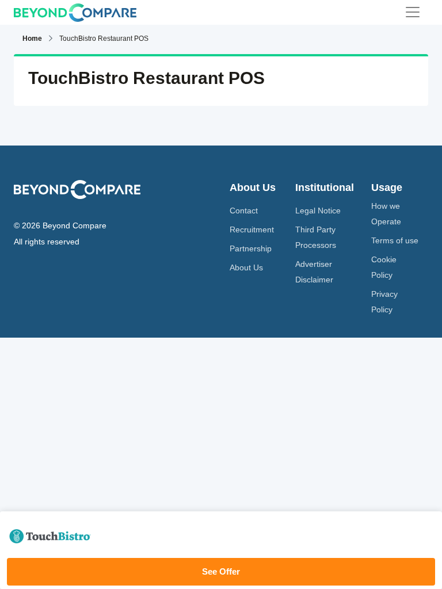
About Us (246, 267)
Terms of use (394, 240)
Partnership (251, 248)
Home (32, 39)
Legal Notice (318, 210)
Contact (244, 210)
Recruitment (252, 229)
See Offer (221, 571)
